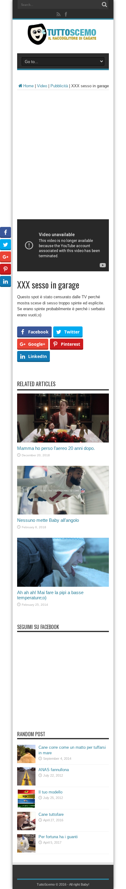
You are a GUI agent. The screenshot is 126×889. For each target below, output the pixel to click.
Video (42, 86)
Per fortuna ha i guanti (58, 836)
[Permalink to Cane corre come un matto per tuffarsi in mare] (26, 761)
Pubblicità (59, 86)
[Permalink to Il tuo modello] (26, 806)
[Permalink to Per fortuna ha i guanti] (26, 851)
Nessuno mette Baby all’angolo (48, 520)
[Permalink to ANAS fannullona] (26, 784)
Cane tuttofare (51, 814)
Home (28, 86)
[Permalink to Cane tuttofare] (26, 829)
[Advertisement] (63, 156)
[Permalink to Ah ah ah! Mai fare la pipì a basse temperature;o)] (63, 585)
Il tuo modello (50, 792)
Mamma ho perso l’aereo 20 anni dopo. (56, 448)
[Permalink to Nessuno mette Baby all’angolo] (63, 513)
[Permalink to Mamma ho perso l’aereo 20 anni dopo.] (63, 441)
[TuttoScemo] (62, 40)
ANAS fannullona (54, 769)
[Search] (104, 4)
